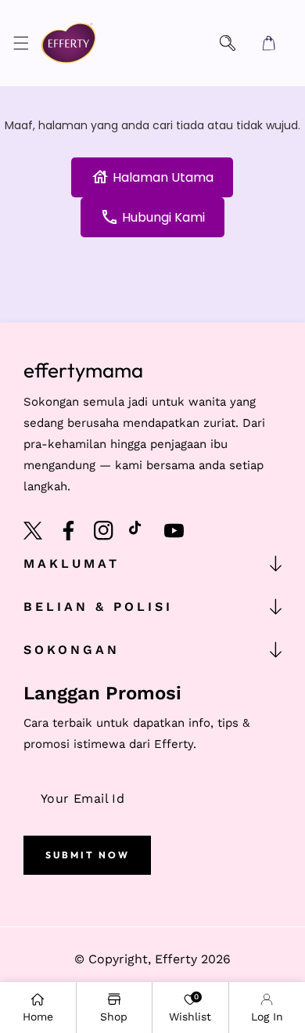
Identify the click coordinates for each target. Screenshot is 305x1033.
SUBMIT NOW (87, 855)
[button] (21, 43)
